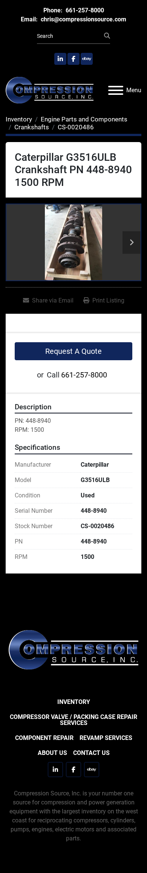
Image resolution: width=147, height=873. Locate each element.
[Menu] (115, 90)
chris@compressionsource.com (82, 19)
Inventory (73, 701)
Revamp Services (106, 737)
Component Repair (44, 737)
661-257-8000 (84, 10)
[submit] (107, 35)
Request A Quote (73, 351)
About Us (52, 752)
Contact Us (91, 752)
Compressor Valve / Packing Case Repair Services (73, 719)
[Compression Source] (73, 649)
